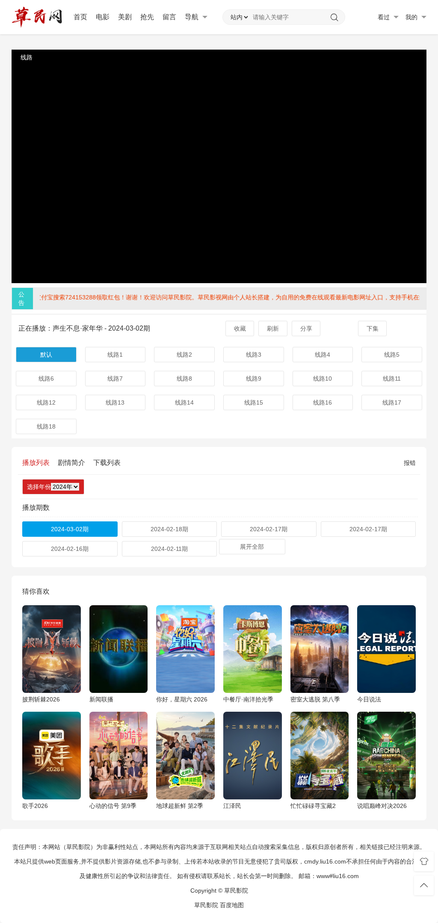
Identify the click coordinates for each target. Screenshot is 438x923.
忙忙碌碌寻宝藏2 (313, 805)
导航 (192, 17)
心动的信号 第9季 (112, 805)
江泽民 (232, 805)
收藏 (240, 328)
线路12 (46, 402)
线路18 (46, 426)
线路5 (392, 354)
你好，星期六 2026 (181, 699)
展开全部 (252, 546)
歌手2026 (35, 805)
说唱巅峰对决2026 (382, 805)
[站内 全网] (239, 17)
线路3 (253, 354)
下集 (373, 328)
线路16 (322, 402)
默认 (46, 354)
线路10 (322, 378)
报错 (410, 462)
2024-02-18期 (169, 529)
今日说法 (369, 699)
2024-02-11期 (169, 548)
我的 (412, 17)
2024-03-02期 (70, 529)
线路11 (392, 378)
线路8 (184, 378)
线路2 (184, 354)
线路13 (115, 402)
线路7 (115, 378)
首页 (80, 17)
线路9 (253, 378)
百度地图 (232, 905)
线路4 (322, 354)
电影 (103, 17)
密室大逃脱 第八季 (315, 699)
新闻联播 (101, 699)
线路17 (391, 402)
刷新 (273, 328)
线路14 (184, 402)
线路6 (46, 378)
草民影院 (206, 905)
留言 (169, 17)
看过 (384, 17)
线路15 (253, 402)
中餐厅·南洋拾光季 (248, 699)
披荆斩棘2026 (41, 699)
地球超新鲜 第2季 (179, 805)
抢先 (147, 17)
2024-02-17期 (268, 529)
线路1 (115, 354)
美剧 (125, 17)
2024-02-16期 (70, 548)
